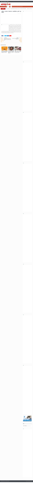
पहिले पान (1, 6)
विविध (11, 6)
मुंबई (6, 6)
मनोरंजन (14, 6)
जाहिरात (2, 1)
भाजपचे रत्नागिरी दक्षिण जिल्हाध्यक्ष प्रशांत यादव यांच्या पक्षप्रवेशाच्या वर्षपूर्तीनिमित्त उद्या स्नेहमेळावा (4, 52)
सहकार (21, 6)
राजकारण (12, 6)
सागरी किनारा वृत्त (19, 6)
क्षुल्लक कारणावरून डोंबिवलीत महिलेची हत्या (15, 38)
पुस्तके (17, 6)
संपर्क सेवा (8, 1)
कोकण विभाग (8, 6)
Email (20, 13)
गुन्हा (3, 6)
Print (18, 13)
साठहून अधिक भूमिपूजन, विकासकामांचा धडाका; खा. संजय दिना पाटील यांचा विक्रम (10, 8)
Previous (6, 37)
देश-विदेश (4, 6)
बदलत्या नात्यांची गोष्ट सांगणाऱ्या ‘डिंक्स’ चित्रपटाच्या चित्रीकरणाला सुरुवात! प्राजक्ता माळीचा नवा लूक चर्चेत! (11, 52)
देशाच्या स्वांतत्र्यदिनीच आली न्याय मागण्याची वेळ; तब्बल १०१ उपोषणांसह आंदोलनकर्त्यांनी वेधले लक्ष (7, 39)
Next (17, 37)
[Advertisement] (11, 19)
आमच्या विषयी (4, 1)
